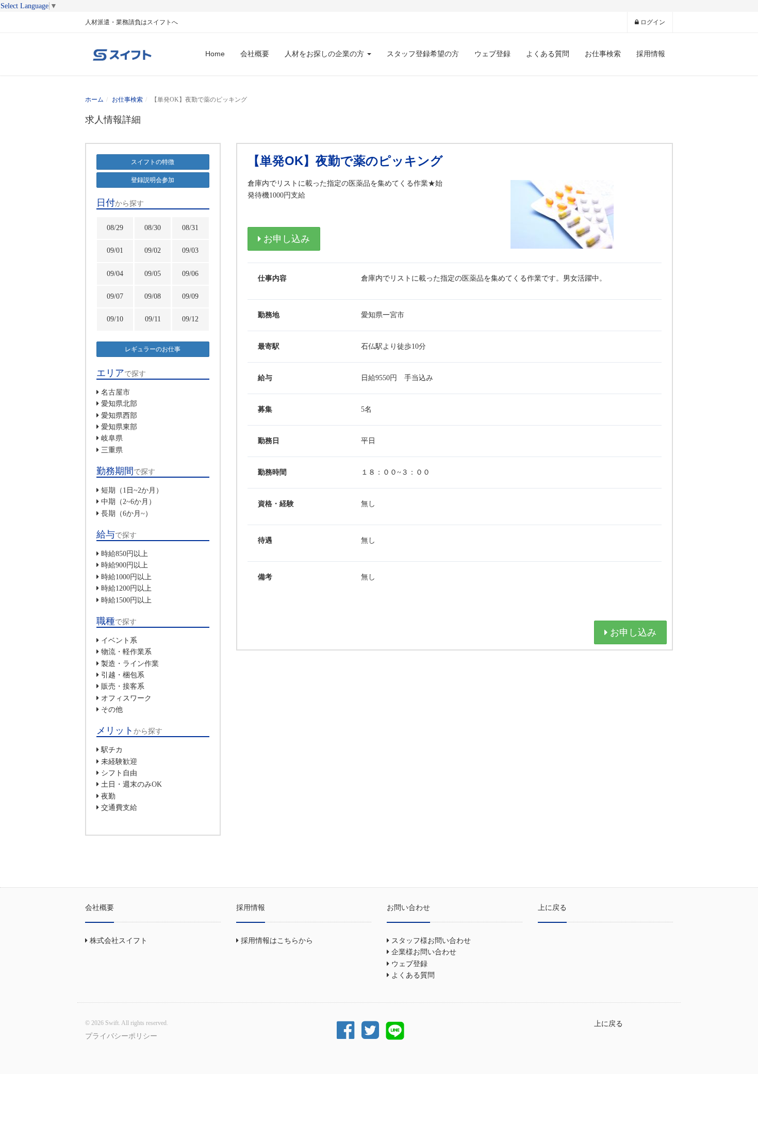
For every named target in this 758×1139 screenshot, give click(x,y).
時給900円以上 (124, 565)
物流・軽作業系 (126, 652)
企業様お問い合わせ (422, 952)
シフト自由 (119, 773)
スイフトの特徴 (152, 162)
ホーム (94, 99)
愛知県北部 (119, 404)
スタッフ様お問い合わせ (430, 941)
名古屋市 (115, 392)
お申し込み (285, 239)
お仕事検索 (603, 54)
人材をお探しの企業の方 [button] (325, 54)
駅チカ (112, 750)
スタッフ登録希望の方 (423, 54)
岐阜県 (112, 438)
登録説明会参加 (152, 180)
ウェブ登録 (492, 54)
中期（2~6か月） (128, 502)
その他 (112, 709)
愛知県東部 (119, 427)
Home (215, 54)
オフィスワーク (126, 698)
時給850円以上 (124, 554)
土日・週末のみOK (131, 784)
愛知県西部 (119, 415)
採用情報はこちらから (276, 941)
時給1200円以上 (126, 588)
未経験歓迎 (119, 762)
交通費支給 (119, 807)
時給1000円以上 (126, 577)
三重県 (112, 450)
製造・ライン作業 (130, 664)
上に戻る (552, 907)
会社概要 (254, 54)
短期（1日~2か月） (132, 490)
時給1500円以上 (126, 600)
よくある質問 (547, 54)
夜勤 (108, 796)
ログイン (652, 22)
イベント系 (119, 640)
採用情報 (650, 54)
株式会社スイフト (117, 941)
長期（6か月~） (126, 513)
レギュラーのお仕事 (152, 349)
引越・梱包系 (122, 675)
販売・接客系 (122, 686)
